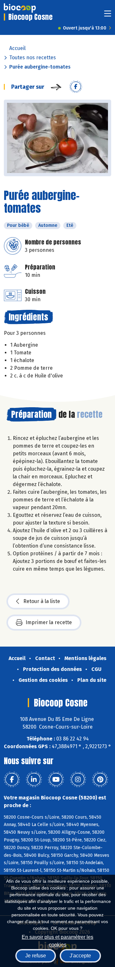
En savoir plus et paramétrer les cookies (57, 940)
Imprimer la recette (49, 622)
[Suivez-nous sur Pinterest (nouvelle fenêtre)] (100, 780)
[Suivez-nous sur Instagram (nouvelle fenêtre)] (78, 780)
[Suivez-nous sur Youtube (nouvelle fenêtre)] (56, 780)
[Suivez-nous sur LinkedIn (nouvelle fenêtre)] (34, 780)
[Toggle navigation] (107, 16)
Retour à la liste (41, 601)
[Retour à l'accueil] (20, 8)
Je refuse (35, 955)
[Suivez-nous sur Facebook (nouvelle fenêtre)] (12, 780)
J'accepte (80, 955)
